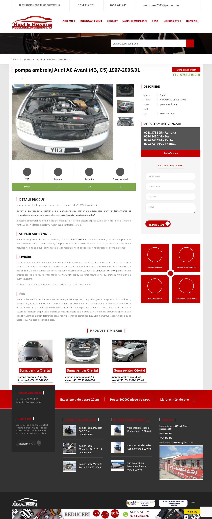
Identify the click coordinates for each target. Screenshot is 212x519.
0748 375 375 (153, 132)
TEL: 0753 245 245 (186, 74)
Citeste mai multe (26, 444)
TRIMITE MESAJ (156, 224)
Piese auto (16, 59)
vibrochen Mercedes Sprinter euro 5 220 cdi (139, 429)
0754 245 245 (153, 144)
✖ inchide (192, 511)
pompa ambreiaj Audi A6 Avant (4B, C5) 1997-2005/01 (47, 59)
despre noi (192, 20)
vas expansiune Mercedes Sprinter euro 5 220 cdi (137, 466)
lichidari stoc (172, 20)
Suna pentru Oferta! (35, 370)
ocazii (155, 20)
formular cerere (91, 20)
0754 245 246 (118, 5)
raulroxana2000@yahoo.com (160, 5)
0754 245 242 (165, 437)
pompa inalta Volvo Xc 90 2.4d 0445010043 (90, 465)
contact (112, 20)
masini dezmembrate (134, 20)
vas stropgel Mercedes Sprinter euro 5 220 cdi (139, 447)
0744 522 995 (165, 433)
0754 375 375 (86, 5)
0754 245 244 (153, 140)
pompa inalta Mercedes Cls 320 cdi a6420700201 (90, 449)
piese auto (69, 20)
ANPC (193, 502)
